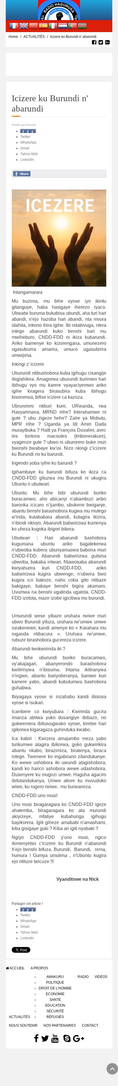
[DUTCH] (62, 26)
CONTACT (90, 1026)
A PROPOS (39, 968)
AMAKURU (55, 977)
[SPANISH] (43, 26)
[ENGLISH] (23, 26)
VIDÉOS (101, 977)
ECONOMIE (55, 994)
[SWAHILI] (82, 26)
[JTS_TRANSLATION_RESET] (14, 26)
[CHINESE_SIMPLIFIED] (33, 26)
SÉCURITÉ (55, 1011)
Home (13, 37)
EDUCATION (55, 1005)
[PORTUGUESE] (72, 26)
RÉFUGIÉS (55, 1017)
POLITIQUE (55, 983)
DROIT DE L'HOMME (55, 988)
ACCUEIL (17, 968)
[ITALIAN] (53, 26)
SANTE (55, 1000)
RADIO (83, 977)
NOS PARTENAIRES (60, 1026)
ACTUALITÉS (34, 37)
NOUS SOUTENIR (23, 1026)
